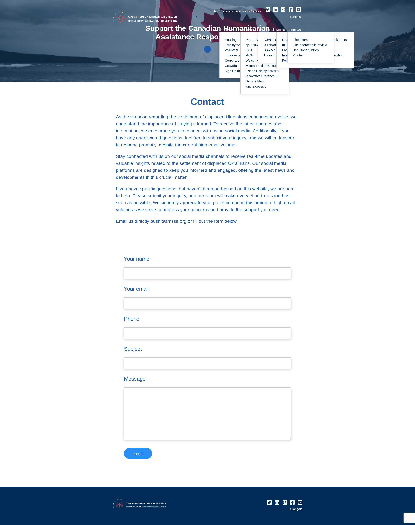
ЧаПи (250, 55)
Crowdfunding (235, 65)
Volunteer (231, 50)
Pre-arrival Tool (256, 40)
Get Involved (228, 29)
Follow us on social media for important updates (236, 11)
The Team (300, 40)
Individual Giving (236, 55)
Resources (247, 29)
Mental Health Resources (264, 65)
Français (294, 16)
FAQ (249, 50)
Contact (298, 55)
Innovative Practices (260, 76)
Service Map (255, 81)
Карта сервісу (256, 86)
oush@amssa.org (168, 221)
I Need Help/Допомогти (263, 71)
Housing (231, 40)
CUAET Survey (274, 40)
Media (280, 29)
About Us (294, 29)
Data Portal (266, 29)
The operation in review (310, 45)
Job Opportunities (306, 50)
